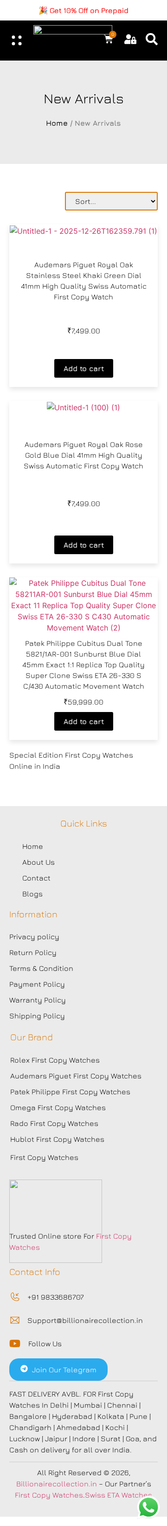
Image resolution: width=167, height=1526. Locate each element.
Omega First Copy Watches (58, 1107)
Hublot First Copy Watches (57, 1139)
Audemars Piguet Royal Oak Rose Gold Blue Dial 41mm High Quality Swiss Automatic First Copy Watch (83, 455)
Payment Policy (37, 984)
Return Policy (33, 952)
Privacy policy (34, 936)
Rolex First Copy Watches (55, 1060)
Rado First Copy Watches (54, 1123)
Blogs (32, 893)
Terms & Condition (41, 968)
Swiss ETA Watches (118, 1495)
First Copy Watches (44, 1157)
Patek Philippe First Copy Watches (70, 1091)
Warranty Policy (37, 1000)
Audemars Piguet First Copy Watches (75, 1076)
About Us (38, 862)
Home (57, 123)
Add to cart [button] (84, 368)
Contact (36, 878)
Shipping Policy (37, 1015)
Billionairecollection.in (56, 1483)
